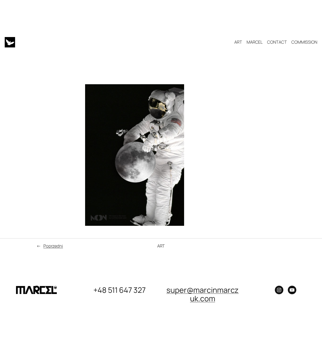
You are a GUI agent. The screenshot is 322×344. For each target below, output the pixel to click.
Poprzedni (53, 246)
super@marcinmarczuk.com (202, 294)
